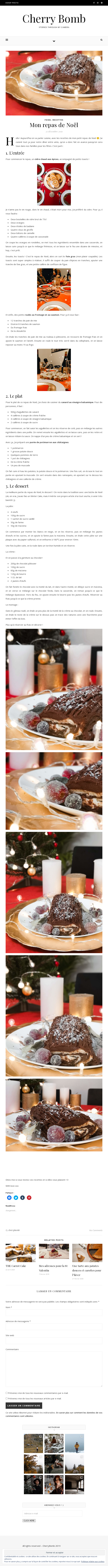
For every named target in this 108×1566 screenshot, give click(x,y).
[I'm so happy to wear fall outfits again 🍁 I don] (54, 1464)
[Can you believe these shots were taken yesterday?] (54, 1443)
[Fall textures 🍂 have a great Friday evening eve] (33, 1464)
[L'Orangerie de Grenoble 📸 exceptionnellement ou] (74, 1484)
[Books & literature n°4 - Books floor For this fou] (54, 1484)
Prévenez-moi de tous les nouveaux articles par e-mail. (34, 1398)
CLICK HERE (29, 1521)
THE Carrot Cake (16, 1266)
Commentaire (12, 1349)
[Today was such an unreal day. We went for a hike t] (74, 1443)
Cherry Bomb (54, 18)
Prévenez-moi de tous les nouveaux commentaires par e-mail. (38, 1393)
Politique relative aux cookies (92, 1561)
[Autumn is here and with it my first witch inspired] (33, 1484)
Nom (9, 1307)
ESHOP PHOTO (12, 3)
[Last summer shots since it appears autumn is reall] (33, 1443)
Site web (10, 1335)
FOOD (48, 120)
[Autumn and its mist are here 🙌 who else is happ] (74, 1464)
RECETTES (58, 120)
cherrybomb (14, 1230)
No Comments (95, 1230)
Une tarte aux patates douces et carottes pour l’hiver (86, 1270)
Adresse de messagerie (18, 1321)
